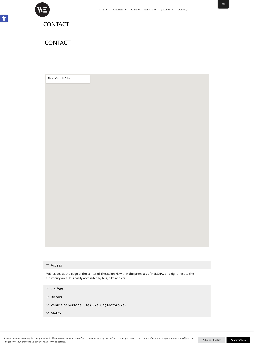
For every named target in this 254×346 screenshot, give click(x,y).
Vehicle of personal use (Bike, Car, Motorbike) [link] (88, 305)
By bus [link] (56, 296)
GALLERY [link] (165, 9)
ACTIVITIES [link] (118, 9)
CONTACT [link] (183, 9)
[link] (4, 18)
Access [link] (56, 265)
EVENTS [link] (148, 9)
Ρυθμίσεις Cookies (212, 340)
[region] (127, 339)
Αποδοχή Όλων (238, 340)
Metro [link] (56, 313)
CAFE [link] (134, 9)
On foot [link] (57, 288)
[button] (127, 265)
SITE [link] (101, 9)
